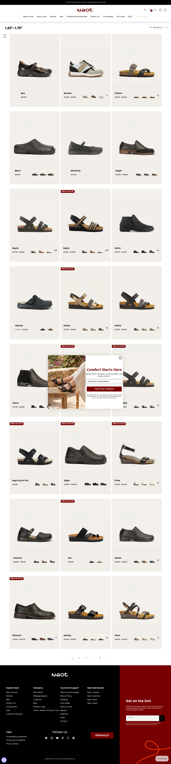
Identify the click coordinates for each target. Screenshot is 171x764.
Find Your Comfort (104, 389)
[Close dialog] (120, 357)
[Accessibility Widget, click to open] (4, 760)
